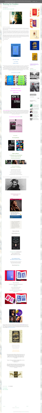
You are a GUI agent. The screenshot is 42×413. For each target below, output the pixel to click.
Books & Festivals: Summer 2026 (36, 104)
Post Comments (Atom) (17, 407)
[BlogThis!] (10, 386)
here (19, 158)
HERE (19, 72)
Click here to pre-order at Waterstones (15, 351)
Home (15, 406)
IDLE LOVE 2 (16, 285)
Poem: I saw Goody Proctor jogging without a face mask (36, 114)
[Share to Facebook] (11, 386)
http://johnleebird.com (15, 291)
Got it (36, 1)
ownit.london (34, 65)
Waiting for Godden (10, 4)
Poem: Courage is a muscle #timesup (36, 107)
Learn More (33, 1)
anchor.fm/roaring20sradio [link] (12, 327)
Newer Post (4, 406)
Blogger (28, 411)
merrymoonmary (23, 411)
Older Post (27, 406)
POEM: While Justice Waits (33, 69)
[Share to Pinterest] (12, 386)
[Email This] (9, 386)
